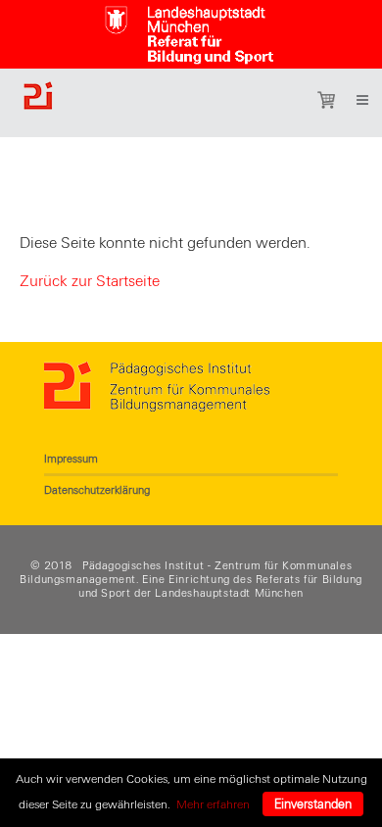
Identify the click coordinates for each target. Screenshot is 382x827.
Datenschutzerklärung (97, 490)
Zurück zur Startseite (90, 281)
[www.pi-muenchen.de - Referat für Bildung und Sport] (136, 103)
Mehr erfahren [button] (213, 804)
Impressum (71, 458)
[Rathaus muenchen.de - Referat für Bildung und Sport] (191, 30)
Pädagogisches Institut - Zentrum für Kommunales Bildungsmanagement (186, 572)
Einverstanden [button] (313, 804)
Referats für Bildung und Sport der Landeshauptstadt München (220, 586)
